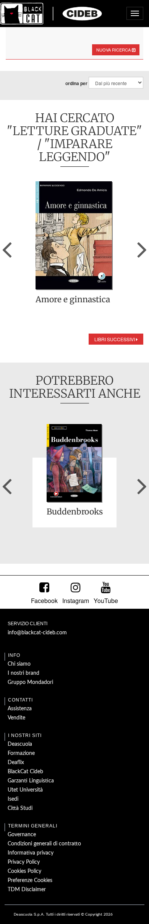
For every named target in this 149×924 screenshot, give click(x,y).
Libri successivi (115, 339)
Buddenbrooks (75, 512)
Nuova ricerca (114, 50)
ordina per (76, 83)
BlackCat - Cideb (51, 13)
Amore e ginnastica (73, 300)
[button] (7, 247)
